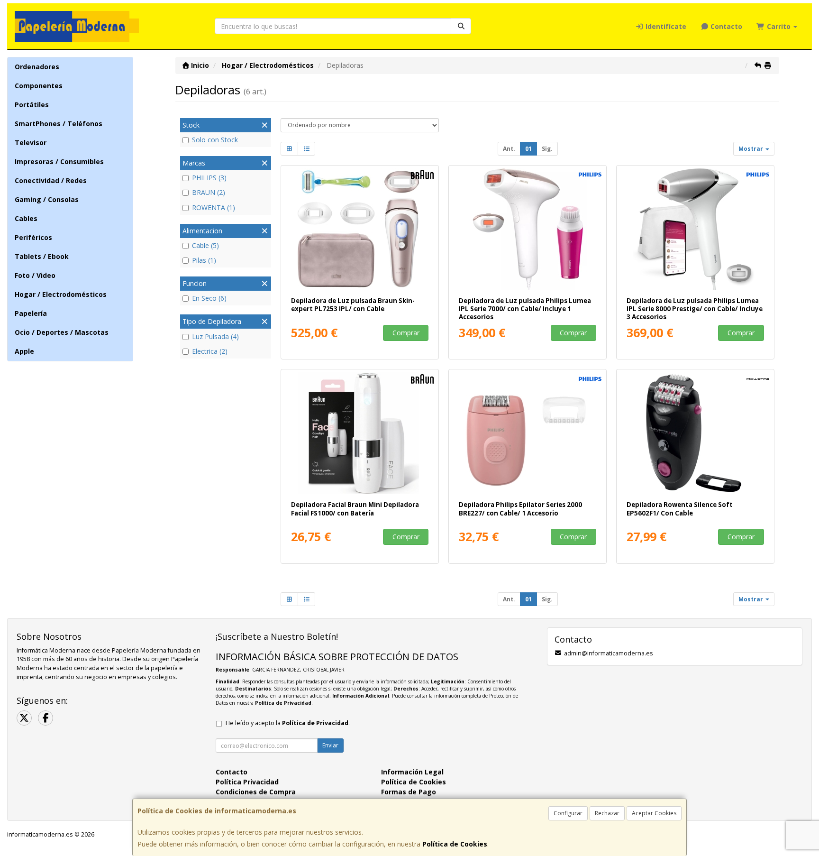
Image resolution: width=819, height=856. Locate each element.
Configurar (568, 813)
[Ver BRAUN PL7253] (360, 229)
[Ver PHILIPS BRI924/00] (528, 229)
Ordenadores (37, 66)
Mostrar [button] (751, 149)
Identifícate (665, 26)
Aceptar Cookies (654, 813)
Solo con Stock (215, 139)
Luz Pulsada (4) (215, 336)
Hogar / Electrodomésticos (61, 294)
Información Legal (412, 771)
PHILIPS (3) (209, 177)
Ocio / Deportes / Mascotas (62, 332)
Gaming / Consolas (47, 199)
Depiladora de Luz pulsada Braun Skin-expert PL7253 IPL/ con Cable (353, 304)
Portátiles (32, 104)
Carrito (778, 26)
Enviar (330, 745)
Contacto (725, 26)
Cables (26, 218)
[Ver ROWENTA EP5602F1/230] (695, 433)
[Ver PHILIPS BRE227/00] (528, 433)
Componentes (39, 85)
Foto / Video (35, 275)
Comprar (405, 332)
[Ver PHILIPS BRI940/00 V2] (695, 229)
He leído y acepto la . (288, 723)
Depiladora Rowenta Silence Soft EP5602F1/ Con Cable (680, 508)
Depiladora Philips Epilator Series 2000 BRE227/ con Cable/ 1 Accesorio (520, 508)
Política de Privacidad (283, 703)
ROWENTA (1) (213, 207)
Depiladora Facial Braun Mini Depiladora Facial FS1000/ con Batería (355, 508)
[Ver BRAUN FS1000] (360, 433)
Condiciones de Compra (256, 791)
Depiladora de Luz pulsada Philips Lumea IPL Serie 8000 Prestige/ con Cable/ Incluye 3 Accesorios (695, 309)
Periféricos (33, 237)
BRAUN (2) (208, 192)
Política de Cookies (454, 843)
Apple (24, 351)
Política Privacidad (247, 781)
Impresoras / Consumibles (59, 161)
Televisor (30, 142)
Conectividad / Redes (51, 180)
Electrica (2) (210, 351)
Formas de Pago (408, 791)
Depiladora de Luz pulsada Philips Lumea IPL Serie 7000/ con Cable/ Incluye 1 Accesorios (525, 309)
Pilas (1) (204, 260)
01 (528, 149)
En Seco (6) (209, 298)
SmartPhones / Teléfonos (58, 123)
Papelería (31, 313)
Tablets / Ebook (42, 256)
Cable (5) (205, 245)
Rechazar (607, 813)
